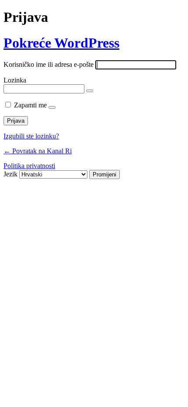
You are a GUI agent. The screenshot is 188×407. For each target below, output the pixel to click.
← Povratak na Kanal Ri (37, 151)
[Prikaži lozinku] (89, 91)
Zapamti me (30, 105)
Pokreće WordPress (61, 43)
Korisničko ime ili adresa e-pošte (48, 64)
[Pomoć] (52, 107)
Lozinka (14, 80)
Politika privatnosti (29, 165)
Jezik (10, 174)
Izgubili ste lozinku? (31, 136)
